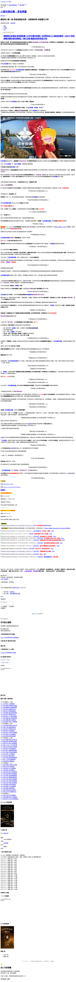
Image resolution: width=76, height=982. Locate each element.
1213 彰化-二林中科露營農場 (8, 759)
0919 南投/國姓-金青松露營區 (8, 784)
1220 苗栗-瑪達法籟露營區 (7, 761)
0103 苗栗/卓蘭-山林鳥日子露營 (9, 764)
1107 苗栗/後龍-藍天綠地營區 (8, 790)
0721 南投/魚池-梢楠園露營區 (8, 711)
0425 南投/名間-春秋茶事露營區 (9, 773)
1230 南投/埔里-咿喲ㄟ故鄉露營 (9, 721)
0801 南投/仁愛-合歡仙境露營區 (9, 781)
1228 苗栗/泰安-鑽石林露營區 (8, 736)
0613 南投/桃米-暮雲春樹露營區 (9, 777)
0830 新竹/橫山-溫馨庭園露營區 (9, 750)
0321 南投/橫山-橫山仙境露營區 (9, 772)
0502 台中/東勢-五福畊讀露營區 (9, 775)
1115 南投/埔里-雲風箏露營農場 (9, 757)
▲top (2, 596)
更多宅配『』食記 (45, 536)
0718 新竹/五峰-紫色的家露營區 (9, 779)
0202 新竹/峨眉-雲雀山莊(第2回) (9, 739)
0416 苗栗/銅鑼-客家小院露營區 (9, 797)
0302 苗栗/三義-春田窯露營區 (8, 727)
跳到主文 (3, 15)
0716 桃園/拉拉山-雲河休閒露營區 (9, 799)
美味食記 (12, 591)
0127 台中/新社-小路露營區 (8, 703)
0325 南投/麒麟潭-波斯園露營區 (9, 707)
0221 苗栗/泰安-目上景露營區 (8, 768)
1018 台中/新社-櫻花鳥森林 (8, 755)
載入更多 (3, 599)
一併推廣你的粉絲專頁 (5, 662)
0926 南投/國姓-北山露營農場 (8, 786)
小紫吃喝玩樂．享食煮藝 (14, 11)
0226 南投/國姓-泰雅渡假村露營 (9, 705)
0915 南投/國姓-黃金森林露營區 (9, 712)
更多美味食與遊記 (42, 525)
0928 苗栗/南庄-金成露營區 (8, 730)
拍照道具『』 (48, 557)
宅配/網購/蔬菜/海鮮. (15, 593)
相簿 (5, 26)
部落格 (5, 28)
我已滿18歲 (3, 979)
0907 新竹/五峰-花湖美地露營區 (9, 752)
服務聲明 (52, 961)
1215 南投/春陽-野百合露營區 (8, 720)
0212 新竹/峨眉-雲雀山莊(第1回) (9, 725)
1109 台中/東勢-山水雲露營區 (8, 734)
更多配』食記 (40, 533)
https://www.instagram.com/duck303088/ (57, 528)
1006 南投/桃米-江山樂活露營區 (9, 716)
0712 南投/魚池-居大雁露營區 (8, 748)
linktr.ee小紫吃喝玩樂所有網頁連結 (10, 637)
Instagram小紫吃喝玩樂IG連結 (8, 652)
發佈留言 (3, 608)
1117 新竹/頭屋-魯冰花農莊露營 (9, 718)
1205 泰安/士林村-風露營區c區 (8, 791)
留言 (17, 587)
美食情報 (12, 23)
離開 (9, 979)
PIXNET (27, 961)
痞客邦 (14, 587)
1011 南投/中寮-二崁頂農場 (8, 754)
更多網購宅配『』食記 (44, 531)
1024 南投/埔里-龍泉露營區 (8, 788)
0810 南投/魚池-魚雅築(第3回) (8, 729)
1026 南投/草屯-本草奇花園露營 (9, 732)
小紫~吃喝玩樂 (4, 579)
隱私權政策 (46, 961)
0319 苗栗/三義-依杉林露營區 (8, 795)
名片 (5, 29)
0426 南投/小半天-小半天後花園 (9, 745)
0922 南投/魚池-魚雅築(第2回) (8, 714)
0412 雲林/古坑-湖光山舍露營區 (9, 743)
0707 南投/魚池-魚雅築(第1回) (8, 709)
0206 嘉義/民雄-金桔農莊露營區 (9, 741)
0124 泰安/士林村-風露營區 (8, 766)
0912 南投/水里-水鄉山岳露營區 (9, 782)
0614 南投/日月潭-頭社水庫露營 (9, 747)
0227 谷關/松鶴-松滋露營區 (8, 770)
